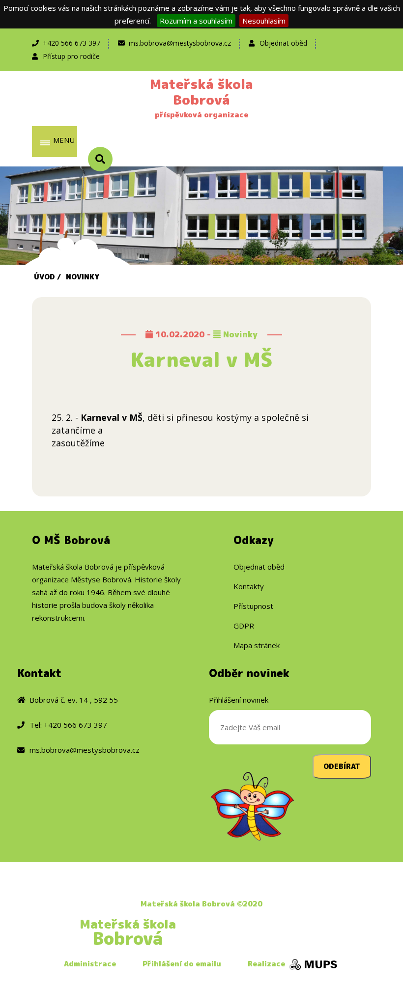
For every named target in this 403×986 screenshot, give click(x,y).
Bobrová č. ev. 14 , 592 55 (73, 700)
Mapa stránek (256, 645)
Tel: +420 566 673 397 (68, 725)
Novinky (82, 277)
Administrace (90, 964)
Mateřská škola (128, 932)
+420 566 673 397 (71, 43)
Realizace (267, 964)
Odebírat (341, 766)
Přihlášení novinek (238, 700)
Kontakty (248, 586)
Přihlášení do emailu (182, 964)
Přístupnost (253, 606)
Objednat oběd (283, 43)
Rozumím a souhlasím (196, 21)
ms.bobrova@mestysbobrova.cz (180, 43)
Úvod (44, 277)
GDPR (243, 625)
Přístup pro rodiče (71, 56)
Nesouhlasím (264, 21)
